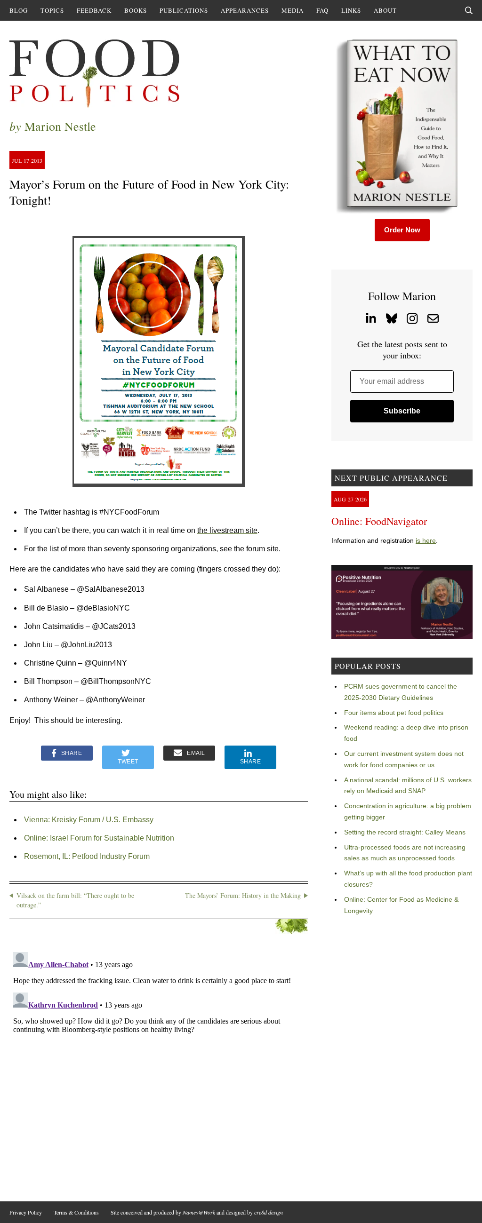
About (385, 10)
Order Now (402, 230)
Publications (184, 10)
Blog (18, 10)
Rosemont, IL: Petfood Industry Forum (87, 856)
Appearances (245, 10)
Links (351, 10)
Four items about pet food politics (393, 712)
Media (292, 10)
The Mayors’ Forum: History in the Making (243, 895)
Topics (52, 10)
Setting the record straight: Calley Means (405, 832)
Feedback (94, 10)
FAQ (322, 10)
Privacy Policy (25, 1212)
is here (426, 540)
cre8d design (268, 1212)
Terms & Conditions (76, 1212)
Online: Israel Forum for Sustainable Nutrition (99, 838)
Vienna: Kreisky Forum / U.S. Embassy (88, 820)
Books (135, 10)
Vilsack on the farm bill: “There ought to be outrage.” (75, 900)
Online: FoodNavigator (379, 521)
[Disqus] (158, 1065)
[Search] (468, 10)
